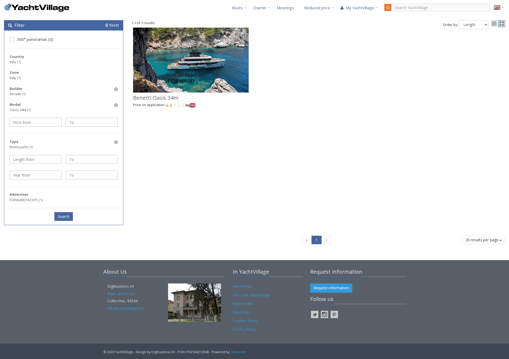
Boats (237, 7)
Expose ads (242, 303)
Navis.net (238, 352)
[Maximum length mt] (92, 159)
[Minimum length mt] (36, 159)
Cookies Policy (245, 320)
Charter (260, 7)
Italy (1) (15, 61)
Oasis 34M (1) (20, 109)
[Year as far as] (92, 175)
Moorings (285, 7)
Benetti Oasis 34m (155, 97)
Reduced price (317, 7)
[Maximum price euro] (92, 122)
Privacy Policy (244, 329)
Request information (331, 287)
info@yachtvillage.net (125, 308)
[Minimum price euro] (36, 122)
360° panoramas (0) (35, 39)
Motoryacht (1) (21, 147)
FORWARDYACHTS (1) (26, 200)
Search (63, 216)
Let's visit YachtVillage (251, 294)
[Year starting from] (36, 175)
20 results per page (482, 239)
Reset (113, 25)
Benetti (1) (17, 93)
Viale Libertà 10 (120, 293)
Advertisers (242, 286)
